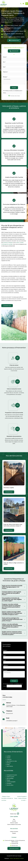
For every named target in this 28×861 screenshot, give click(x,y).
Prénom (5, 57)
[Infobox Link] (14, 705)
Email (4, 66)
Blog (14, 819)
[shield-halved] (9, 96)
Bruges (8, 764)
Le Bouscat (9, 759)
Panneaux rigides (9, 487)
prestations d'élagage (7, 242)
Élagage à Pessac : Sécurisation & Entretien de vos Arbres (7, 797)
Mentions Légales (14, 822)
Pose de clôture (10, 785)
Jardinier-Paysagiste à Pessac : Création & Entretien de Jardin (20, 797)
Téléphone (5, 71)
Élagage (8, 780)
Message (5, 76)
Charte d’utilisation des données (14, 824)
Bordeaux (9, 762)
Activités (14, 821)
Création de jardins (14, 831)
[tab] (14, 587)
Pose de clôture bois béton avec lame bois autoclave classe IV (13, 525)
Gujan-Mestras (10, 766)
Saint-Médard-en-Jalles (12, 761)
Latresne (8, 757)
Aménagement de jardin (12, 774)
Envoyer (14, 87)
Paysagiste (9, 783)
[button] (20, 3)
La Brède (8, 756)
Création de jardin (10, 776)
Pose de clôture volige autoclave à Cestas (14, 563)
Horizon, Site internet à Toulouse (17, 858)
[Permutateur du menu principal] (26, 3)
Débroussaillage (10, 778)
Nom (4, 61)
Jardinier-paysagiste (11, 781)
